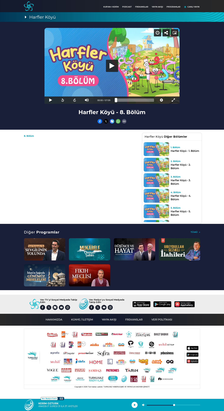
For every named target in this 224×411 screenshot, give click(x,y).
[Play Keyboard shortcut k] (50, 100)
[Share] (166, 32)
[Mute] (87, 100)
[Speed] (157, 32)
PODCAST (127, 7)
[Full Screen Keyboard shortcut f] (173, 100)
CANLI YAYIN (193, 7)
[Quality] (161, 100)
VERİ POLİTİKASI (161, 319)
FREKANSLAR (141, 7)
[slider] (135, 100)
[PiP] (174, 32)
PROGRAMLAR (173, 7)
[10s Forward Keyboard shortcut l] (75, 100)
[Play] (112, 66)
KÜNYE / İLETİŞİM (82, 319)
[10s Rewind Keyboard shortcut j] (63, 100)
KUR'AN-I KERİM (111, 7)
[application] (112, 66)
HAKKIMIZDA (54, 319)
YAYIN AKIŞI (157, 7)
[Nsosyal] (112, 121)
